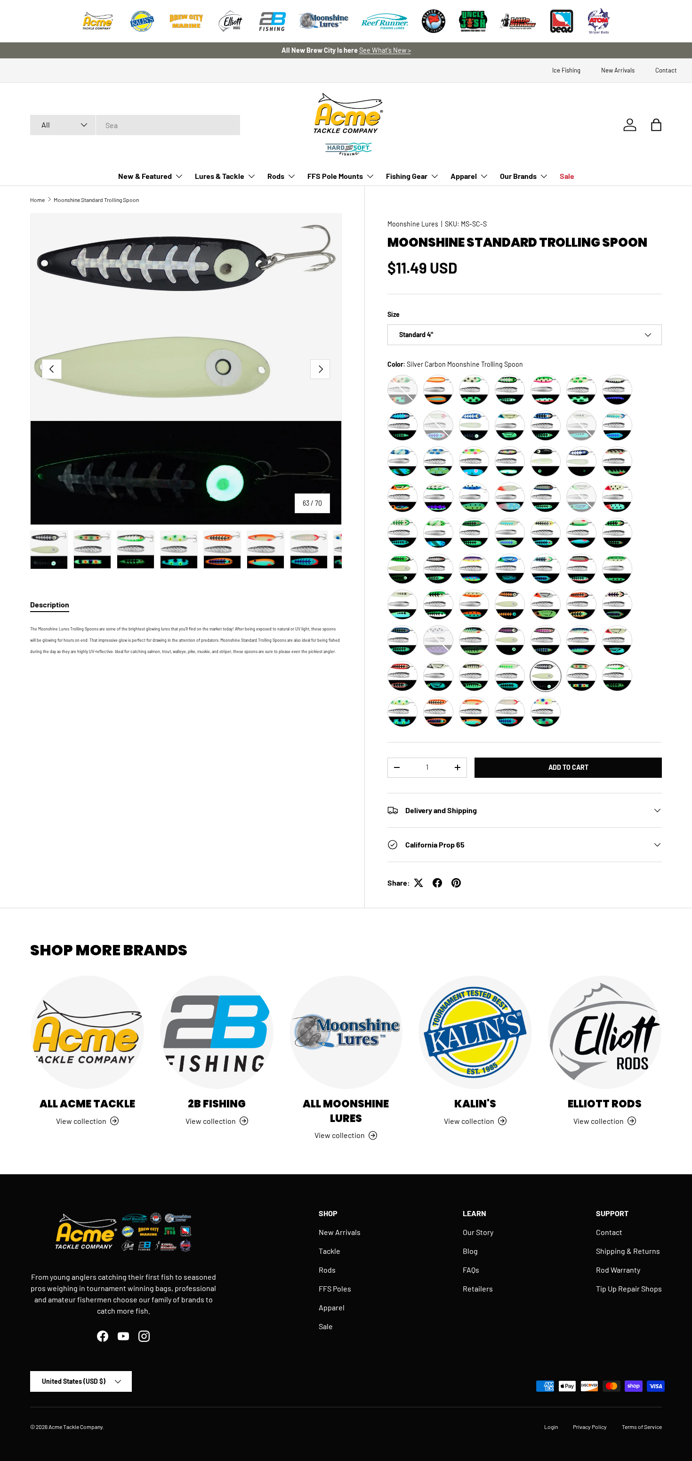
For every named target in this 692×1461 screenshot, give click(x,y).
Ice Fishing (566, 70)
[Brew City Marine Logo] (186, 21)
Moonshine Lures (412, 224)
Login (551, 1426)
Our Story (478, 1231)
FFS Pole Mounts (335, 175)
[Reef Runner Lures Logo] (384, 21)
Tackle (329, 1250)
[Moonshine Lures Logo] (324, 21)
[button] (656, 124)
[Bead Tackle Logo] (561, 21)
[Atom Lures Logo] (599, 21)
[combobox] (135, 125)
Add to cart (568, 767)
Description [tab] (49, 604)
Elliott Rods (605, 1104)
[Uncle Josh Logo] (473, 21)
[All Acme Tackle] (87, 1032)
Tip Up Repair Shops (629, 1288)
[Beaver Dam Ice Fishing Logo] (433, 21)
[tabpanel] (186, 639)
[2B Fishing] (217, 1032)
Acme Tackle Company (75, 1426)
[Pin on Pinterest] (456, 882)
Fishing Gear (406, 175)
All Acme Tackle (87, 1104)
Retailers (478, 1288)
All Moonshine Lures (346, 1111)
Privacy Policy (590, 1426)
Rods (275, 175)
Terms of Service (642, 1426)
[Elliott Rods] (604, 1032)
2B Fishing (217, 1104)
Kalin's (475, 1104)
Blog (470, 1250)
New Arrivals (618, 70)
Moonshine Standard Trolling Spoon (96, 199)
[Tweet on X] (418, 882)
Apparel (464, 175)
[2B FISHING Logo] (272, 21)
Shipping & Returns (628, 1250)
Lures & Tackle (219, 175)
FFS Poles (335, 1288)
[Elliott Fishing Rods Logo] (230, 21)
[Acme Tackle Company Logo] (97, 21)
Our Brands (518, 175)
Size (393, 314)
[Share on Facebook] (437, 882)
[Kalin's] (475, 1032)
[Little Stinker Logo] (517, 21)
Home (37, 199)
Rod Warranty (618, 1269)
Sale (567, 175)
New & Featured (145, 175)
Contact (666, 70)
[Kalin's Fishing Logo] (142, 21)
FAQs (471, 1269)
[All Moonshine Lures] (346, 1032)
